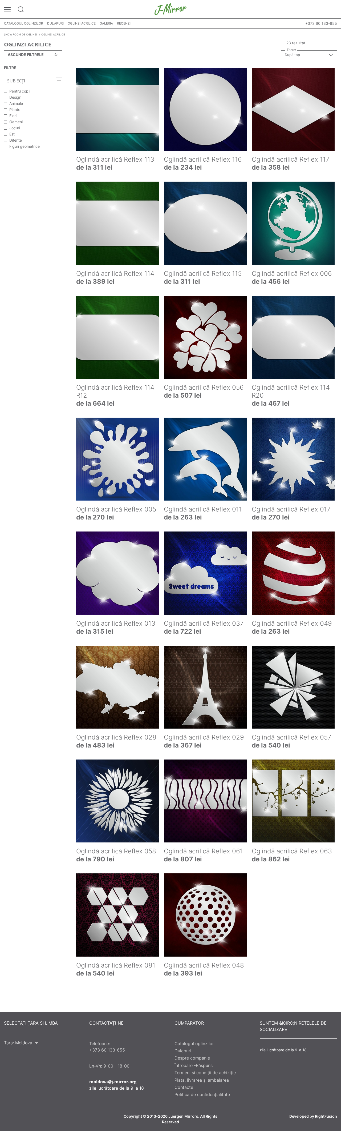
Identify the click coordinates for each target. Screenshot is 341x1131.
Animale (16, 103)
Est (12, 134)
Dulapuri (55, 23)
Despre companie (192, 1058)
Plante (14, 109)
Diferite (15, 140)
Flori (13, 115)
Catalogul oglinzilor (23, 23)
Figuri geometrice (24, 146)
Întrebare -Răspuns (193, 1065)
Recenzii (124, 23)
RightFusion (326, 1116)
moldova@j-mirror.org (112, 1082)
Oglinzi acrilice (82, 23)
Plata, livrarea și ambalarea (201, 1080)
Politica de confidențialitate (202, 1094)
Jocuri (14, 128)
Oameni (16, 121)
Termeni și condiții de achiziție (205, 1072)
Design (15, 97)
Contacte (183, 1087)
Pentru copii (19, 91)
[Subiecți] (59, 81)
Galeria (106, 23)
